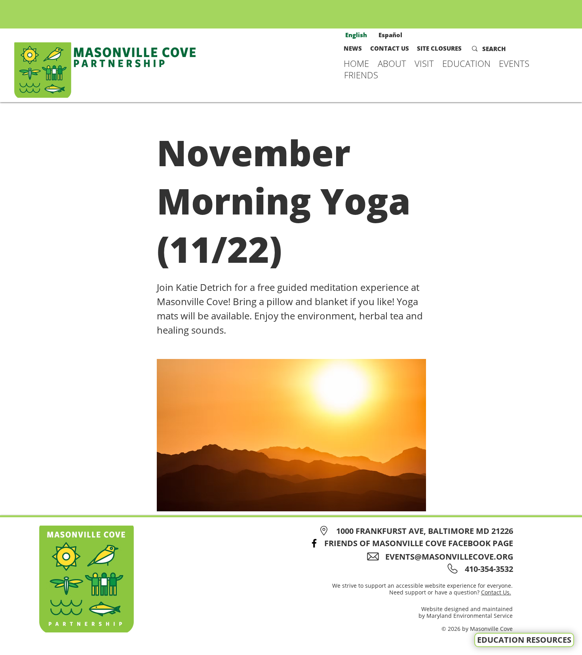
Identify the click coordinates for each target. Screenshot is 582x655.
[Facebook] (314, 543)
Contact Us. (496, 592)
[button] (392, 63)
